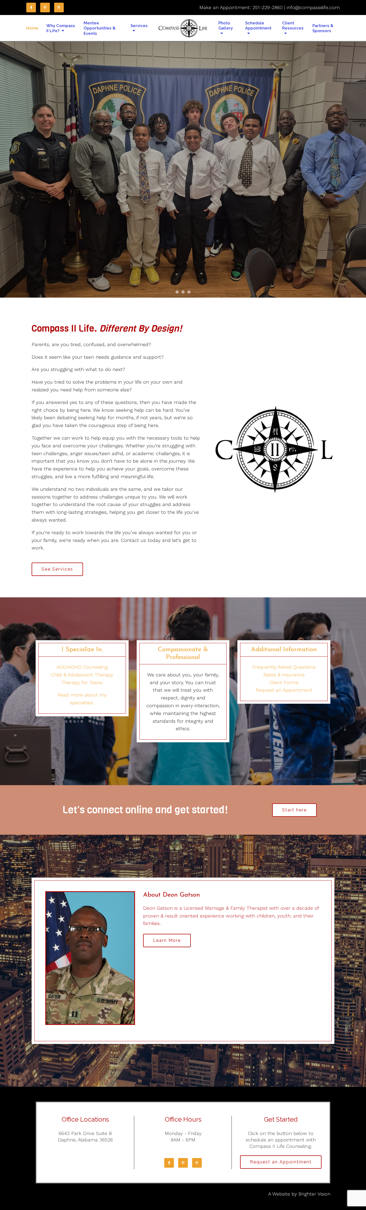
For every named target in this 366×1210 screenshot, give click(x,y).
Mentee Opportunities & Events (99, 28)
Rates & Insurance (284, 674)
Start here (294, 809)
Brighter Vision (314, 1194)
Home (32, 28)
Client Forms (284, 682)
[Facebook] (31, 7)
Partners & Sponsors (322, 28)
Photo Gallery (225, 26)
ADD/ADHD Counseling (82, 667)
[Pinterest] (45, 7)
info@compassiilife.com (313, 7)
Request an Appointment (284, 690)
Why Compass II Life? (60, 28)
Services (139, 25)
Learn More (167, 940)
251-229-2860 (267, 7)
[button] (177, 292)
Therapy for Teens (82, 682)
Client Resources (293, 26)
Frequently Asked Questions (284, 667)
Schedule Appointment (258, 26)
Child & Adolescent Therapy (82, 674)
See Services (57, 569)
